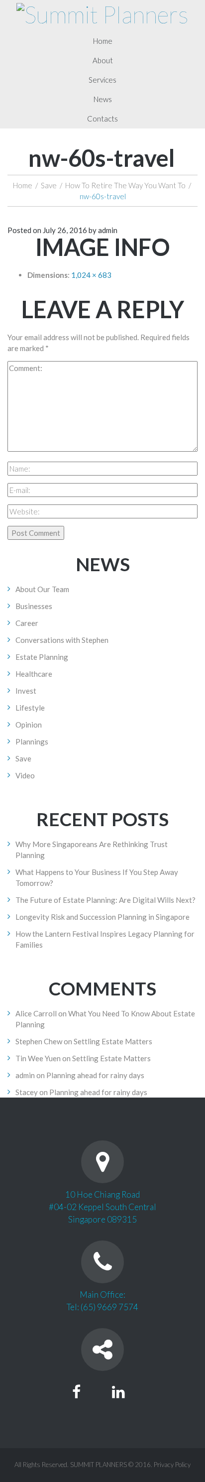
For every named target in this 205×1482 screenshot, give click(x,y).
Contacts (102, 118)
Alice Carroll (36, 1013)
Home (102, 40)
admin (107, 230)
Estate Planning (41, 656)
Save (49, 185)
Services (102, 79)
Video (25, 775)
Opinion (28, 724)
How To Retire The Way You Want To (125, 185)
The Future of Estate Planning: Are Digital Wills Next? (105, 899)
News (103, 99)
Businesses (33, 606)
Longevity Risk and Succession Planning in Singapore (102, 916)
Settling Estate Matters (113, 1041)
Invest (25, 690)
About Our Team (42, 589)
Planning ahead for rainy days (95, 1075)
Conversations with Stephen (61, 639)
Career (26, 622)
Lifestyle (30, 707)
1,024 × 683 (91, 274)
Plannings (31, 741)
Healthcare (33, 673)
